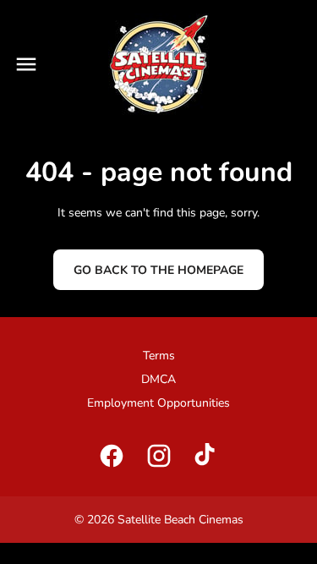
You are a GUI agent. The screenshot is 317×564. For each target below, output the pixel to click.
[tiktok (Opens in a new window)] (206, 455)
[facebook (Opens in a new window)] (111, 455)
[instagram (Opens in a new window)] (158, 455)
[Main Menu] (26, 64)
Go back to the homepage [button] (158, 270)
